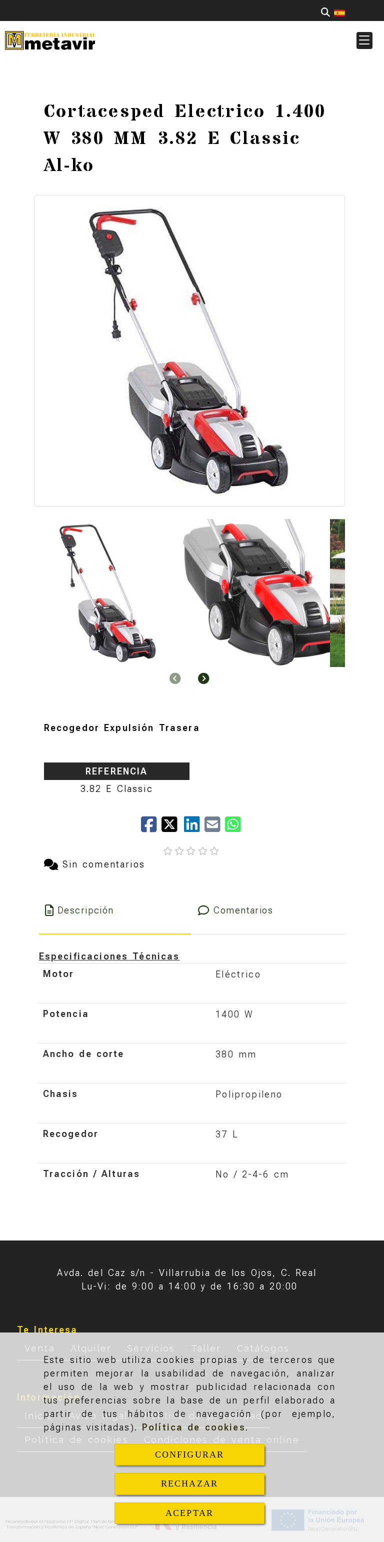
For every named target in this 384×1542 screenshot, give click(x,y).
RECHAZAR (189, 1483)
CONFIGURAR (189, 1455)
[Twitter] (173, 827)
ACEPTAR (190, 1513)
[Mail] (214, 827)
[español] (339, 12)
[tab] (115, 910)
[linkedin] (194, 827)
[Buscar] (325, 12)
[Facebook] (151, 827)
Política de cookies (194, 1427)
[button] (364, 40)
